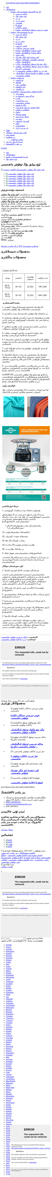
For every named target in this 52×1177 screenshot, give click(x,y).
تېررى (17, 19)
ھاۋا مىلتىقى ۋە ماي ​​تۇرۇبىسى (27, 108)
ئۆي (7, 7)
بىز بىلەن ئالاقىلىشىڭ (14, 144)
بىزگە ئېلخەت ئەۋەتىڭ (9, 246)
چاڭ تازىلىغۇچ (20, 105)
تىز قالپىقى (19, 89)
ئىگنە (17, 123)
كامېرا (17, 98)
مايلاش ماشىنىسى (22, 103)
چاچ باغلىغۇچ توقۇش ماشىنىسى (20, 860)
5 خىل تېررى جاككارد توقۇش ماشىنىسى (31, 71)
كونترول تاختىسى (22, 121)
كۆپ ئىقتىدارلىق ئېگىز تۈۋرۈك (27, 57)
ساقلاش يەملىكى (22, 110)
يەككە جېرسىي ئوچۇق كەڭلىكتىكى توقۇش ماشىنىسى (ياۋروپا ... (27, 745)
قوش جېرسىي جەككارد (24, 48)
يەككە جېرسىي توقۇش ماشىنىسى (14, 637)
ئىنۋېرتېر (18, 119)
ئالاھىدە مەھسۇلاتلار (27, 853)
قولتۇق (18, 82)
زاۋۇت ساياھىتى (17, 139)
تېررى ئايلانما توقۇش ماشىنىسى (13, 639)
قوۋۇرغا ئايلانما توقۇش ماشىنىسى (27, 782)
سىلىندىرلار (19, 94)
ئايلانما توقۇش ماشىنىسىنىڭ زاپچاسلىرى (26, 92)
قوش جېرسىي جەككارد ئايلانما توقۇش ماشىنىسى (25, 716)
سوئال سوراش (7, 830)
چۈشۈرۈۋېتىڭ (20, 114)
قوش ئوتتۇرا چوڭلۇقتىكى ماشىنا (28, 50)
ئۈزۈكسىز (19, 80)
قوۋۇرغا (18, 25)
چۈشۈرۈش (10, 135)
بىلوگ (8, 130)
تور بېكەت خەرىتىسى (9, 853)
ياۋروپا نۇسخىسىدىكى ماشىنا (22, 32)
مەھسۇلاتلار (10, 9)
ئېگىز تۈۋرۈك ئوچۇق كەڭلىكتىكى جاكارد (31, 64)
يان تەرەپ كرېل (21, 128)
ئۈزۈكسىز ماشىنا (17, 78)
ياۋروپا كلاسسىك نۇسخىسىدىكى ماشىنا (26, 12)
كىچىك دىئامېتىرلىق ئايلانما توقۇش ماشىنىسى (24, 855)
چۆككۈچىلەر (20, 126)
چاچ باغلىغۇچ (20, 87)
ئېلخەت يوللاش (7, 867)
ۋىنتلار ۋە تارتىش (22, 117)
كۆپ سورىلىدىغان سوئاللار (16, 133)
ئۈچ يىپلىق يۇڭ (21, 16)
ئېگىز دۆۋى (19, 55)
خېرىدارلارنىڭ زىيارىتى (14, 142)
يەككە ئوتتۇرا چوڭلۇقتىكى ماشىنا (28, 53)
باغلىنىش (18, 23)
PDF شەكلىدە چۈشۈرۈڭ (28, 246)
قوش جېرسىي (21, 46)
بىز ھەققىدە (10, 137)
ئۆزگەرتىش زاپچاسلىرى (24, 96)
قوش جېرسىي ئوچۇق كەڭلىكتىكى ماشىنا (31, 30)
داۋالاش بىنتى (20, 85)
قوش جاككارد (21, 28)
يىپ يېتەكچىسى (21, 101)
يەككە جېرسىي (21, 14)
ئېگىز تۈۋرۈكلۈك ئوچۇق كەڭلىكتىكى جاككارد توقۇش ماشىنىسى (27, 731)
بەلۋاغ (17, 112)
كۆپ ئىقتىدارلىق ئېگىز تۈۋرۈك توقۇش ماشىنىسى (25, 771)
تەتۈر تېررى (20, 21)
